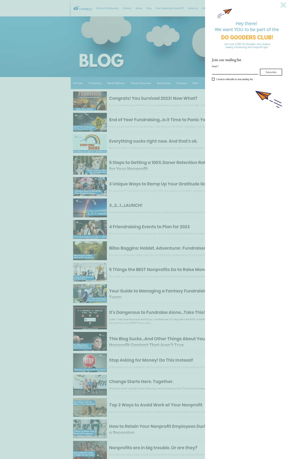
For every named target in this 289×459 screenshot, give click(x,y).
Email (215, 66)
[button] (283, 5)
